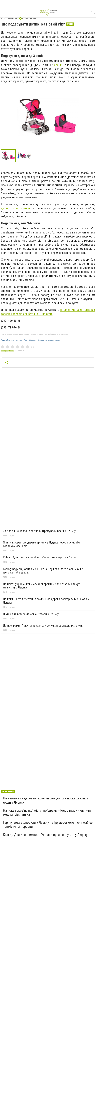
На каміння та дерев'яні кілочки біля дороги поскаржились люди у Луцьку (46, 600)
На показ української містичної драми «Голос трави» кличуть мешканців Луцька (42, 585)
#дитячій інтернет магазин (11, 340)
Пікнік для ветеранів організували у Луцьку (31, 614)
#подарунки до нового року (49, 340)
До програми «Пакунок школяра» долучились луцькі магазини (43, 625)
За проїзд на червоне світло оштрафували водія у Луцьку (39, 531)
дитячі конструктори (15, 208)
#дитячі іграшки (30, 340)
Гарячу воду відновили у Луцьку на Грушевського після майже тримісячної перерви (43, 570)
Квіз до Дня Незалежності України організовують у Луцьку (40, 557)
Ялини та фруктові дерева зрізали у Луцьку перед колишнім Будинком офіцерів (41, 544)
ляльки (58, 65)
